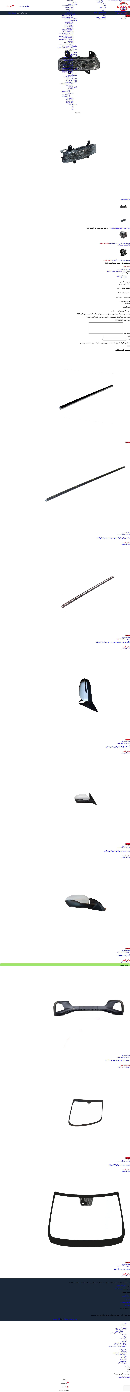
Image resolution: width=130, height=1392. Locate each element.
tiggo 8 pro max (68, 42)
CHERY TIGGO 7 (68, 34)
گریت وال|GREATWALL (69, 69)
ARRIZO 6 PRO (68, 27)
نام (128, 336)
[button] (124, 1067)
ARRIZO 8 (70, 28)
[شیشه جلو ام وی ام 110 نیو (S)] (86, 1156)
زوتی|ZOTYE (73, 49)
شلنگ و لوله (69, 85)
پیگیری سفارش (24, 6)
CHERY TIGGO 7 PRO (66, 36)
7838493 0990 (12, 13)
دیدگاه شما (126, 333)
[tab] (121, 276)
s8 (72, 109)
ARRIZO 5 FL (69, 22)
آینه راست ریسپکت (123, 955)
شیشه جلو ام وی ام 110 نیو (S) (119, 1165)
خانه (128, 228)
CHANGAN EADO (67, 17)
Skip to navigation (113, 1)
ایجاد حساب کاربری (124, 1377)
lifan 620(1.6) (66, 95)
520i (68, 90)
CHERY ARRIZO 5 (67, 30)
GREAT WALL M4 (67, 72)
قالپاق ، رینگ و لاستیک (70, 52)
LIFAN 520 (70, 88)
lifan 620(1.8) (66, 96)
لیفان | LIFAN (73, 87)
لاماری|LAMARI (72, 75)
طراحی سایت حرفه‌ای (70, 1319)
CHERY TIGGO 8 (68, 38)
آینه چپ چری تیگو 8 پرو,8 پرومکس (118, 746)
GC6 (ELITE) (69, 7)
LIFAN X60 (69, 101)
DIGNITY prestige (68, 59)
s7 (72, 107)
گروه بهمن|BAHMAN (70, 57)
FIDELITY (70, 62)
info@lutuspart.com (120, 1289)
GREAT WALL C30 (67, 70)
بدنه (117, 271)
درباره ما (127, 1305)
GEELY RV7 (69, 10)
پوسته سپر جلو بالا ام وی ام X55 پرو (117, 1060)
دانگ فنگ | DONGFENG (69, 46)
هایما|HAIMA (73, 104)
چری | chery (73, 20)
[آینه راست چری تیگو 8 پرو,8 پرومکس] (86, 842)
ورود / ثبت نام (122, 1362)
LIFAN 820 (70, 98)
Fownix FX (70, 41)
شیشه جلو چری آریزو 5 (122, 1269)
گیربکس (74, 73)
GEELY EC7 (69, 9)
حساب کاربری (126, 1296)
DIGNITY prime (68, 61)
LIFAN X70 (69, 103)
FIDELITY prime (68, 65)
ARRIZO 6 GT (68, 25)
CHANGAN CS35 (67, 15)
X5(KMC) (70, 1)
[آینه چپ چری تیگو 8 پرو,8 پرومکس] (86, 738)
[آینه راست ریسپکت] (86, 947)
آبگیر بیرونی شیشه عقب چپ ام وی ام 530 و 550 (113, 642)
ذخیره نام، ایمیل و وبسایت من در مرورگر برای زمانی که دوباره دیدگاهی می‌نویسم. (104, 343)
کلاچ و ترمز (73, 54)
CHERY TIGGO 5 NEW (66, 33)
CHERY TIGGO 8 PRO (66, 39)
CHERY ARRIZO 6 (67, 31)
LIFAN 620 (70, 93)
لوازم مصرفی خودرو (71, 80)
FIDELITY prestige (67, 64)
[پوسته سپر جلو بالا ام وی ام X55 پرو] (86, 1053)
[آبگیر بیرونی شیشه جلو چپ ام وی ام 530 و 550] (86, 440)
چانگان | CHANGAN (70, 19)
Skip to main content (124, 1)
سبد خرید (127, 1299)
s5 (72, 106)
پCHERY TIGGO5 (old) (66, 44)
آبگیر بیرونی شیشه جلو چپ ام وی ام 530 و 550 (113, 538)
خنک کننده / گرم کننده (66, 83)
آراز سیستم (56, 1319)
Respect (71, 67)
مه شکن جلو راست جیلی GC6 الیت (119, 243)
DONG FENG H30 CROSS (65, 47)
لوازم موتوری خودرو (71, 82)
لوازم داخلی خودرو (71, 78)
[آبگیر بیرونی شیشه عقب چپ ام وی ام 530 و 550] (86, 633)
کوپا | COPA (73, 56)
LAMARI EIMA (68, 77)
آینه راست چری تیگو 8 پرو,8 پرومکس (117, 851)
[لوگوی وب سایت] (123, 11)
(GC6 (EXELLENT (67, 6)
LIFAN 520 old (65, 92)
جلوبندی (74, 2)
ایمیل (128, 339)
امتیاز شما (126, 320)
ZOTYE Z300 (69, 51)
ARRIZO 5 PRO (68, 23)
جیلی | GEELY (72, 4)
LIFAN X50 (69, 99)
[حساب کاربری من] (17, 6)
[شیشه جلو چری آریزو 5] (86, 1260)
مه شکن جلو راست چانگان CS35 (120, 260)
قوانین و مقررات (125, 1302)
